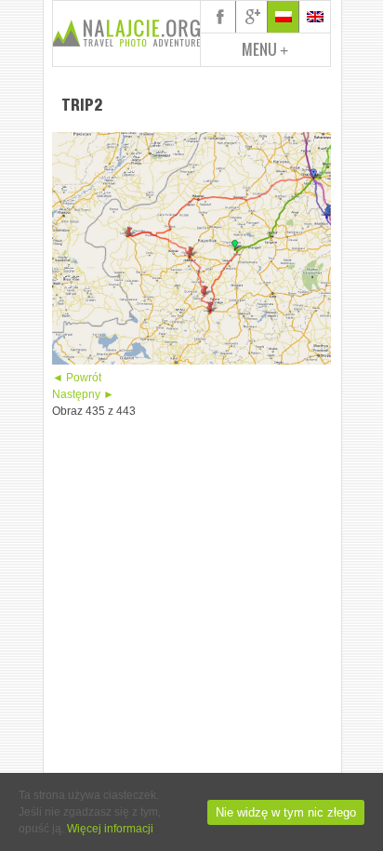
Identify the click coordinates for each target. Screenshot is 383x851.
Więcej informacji (110, 828)
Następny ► (83, 394)
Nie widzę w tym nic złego (286, 812)
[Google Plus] (252, 17)
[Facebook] (220, 17)
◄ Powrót (76, 377)
